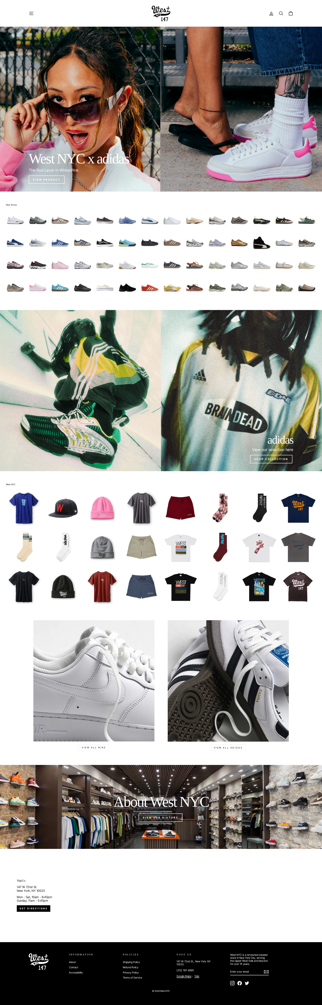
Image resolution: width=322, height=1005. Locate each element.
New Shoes (11, 204)
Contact (73, 967)
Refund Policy (130, 967)
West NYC (10, 484)
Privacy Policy (131, 972)
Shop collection (271, 459)
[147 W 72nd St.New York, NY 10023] (161, 895)
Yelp (196, 976)
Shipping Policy (131, 962)
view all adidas (228, 747)
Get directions (34, 908)
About (72, 962)
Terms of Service (132, 977)
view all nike (94, 747)
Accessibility (76, 972)
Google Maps (183, 976)
